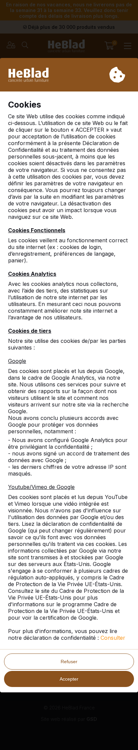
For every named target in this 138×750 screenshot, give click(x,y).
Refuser (69, 661)
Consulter (112, 637)
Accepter (69, 679)
